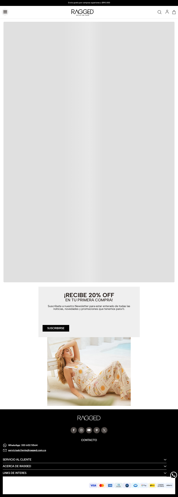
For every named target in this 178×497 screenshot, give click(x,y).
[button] (56, 326)
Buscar (159, 12)
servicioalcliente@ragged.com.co (27, 450)
